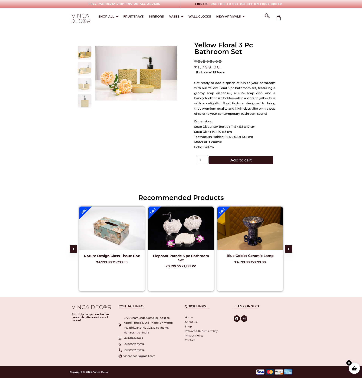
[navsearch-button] (266, 16)
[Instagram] (244, 318)
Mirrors (156, 16)
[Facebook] (237, 318)
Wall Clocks (199, 16)
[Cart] (278, 17)
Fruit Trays (133, 16)
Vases (174, 16)
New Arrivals (228, 16)
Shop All (106, 16)
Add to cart (241, 160)
